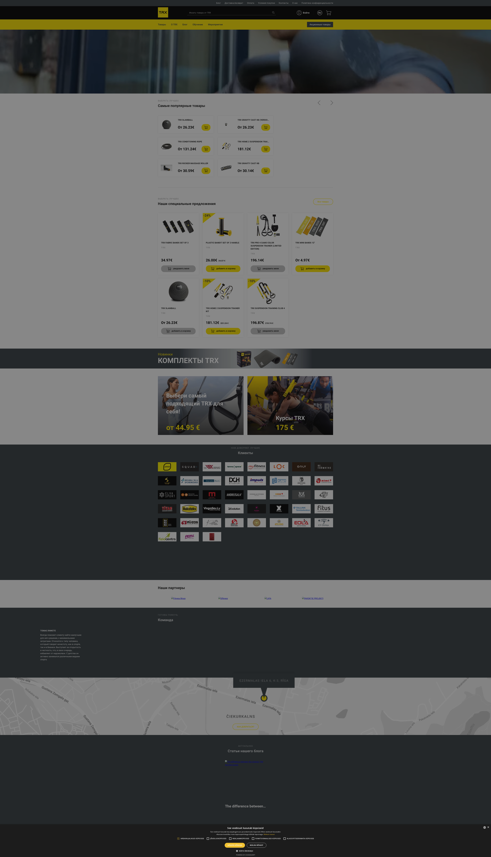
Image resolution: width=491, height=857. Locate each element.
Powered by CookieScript (245, 855)
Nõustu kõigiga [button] (235, 845)
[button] (245, 851)
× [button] (488, 827)
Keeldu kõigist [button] (256, 845)
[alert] (245, 428)
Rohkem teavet (269, 834)
